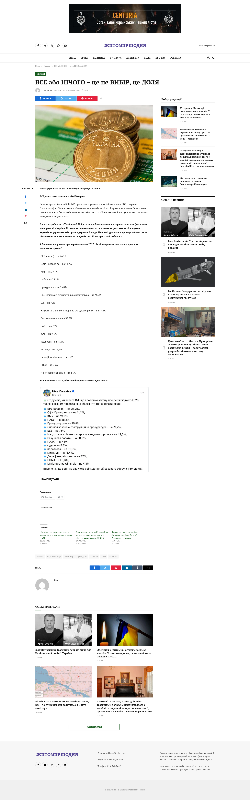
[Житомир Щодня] (125, 45)
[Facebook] (25, 196)
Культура (116, 57)
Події (147, 57)
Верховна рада (54, 556)
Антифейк (132, 57)
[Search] (213, 58)
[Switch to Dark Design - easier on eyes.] (208, 58)
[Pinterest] (25, 216)
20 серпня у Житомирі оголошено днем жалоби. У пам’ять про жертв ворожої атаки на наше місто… (124, 653)
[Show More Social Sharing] (101, 98)
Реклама (175, 57)
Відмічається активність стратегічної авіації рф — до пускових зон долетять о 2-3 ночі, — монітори (62, 705)
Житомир (68, 556)
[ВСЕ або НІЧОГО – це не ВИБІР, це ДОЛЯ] (94, 143)
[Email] (25, 222)
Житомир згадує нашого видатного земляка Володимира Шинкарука (193, 181)
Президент (82, 556)
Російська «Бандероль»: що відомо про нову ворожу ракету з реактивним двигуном (189, 294)
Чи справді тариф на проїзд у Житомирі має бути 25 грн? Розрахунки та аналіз (125, 535)
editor (49, 90)
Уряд (103, 556)
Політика (99, 57)
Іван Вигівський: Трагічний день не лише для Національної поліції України (63, 651)
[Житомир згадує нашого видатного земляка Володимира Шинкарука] (169, 181)
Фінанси (113, 556)
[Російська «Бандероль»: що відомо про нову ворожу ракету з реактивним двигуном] (188, 272)
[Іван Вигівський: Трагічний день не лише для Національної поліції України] (63, 630)
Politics (40, 556)
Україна (94, 556)
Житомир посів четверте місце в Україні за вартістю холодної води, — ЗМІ (56, 535)
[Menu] (37, 58)
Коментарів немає (73, 90)
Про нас (161, 57)
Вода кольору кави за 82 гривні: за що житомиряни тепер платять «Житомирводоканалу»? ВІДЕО (92, 535)
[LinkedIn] (25, 209)
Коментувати (94, 727)
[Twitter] (25, 203)
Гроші (84, 57)
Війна (72, 57)
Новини (41, 74)
